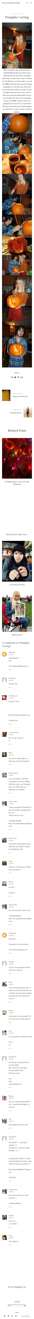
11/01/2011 (11, 654)
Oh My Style (12, 933)
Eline (10, 753)
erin (10, 1119)
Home (17, 1312)
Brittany (11, 1096)
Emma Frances (13, 773)
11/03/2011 (11, 1059)
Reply (10, 670)
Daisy (10, 1236)
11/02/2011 (11, 907)
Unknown (12, 652)
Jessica (11, 882)
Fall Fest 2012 (17, 635)
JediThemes (27, 1316)
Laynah (11, 1215)
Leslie (10, 861)
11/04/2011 (11, 1121)
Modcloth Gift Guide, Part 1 (17, 535)
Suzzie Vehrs (13, 838)
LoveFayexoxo (13, 696)
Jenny (10, 982)
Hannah (11, 962)
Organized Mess (11, 3)
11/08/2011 (11, 1238)
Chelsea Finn (13, 802)
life (11, 14)
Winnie (11, 1010)
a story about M (13, 732)
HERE (7, 84)
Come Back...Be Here (17, 585)
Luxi (10, 1031)
